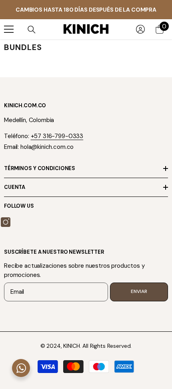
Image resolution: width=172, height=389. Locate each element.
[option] (86, 9)
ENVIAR (139, 291)
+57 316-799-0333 (57, 136)
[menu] (9, 29)
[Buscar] (31, 29)
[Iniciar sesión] (140, 29)
